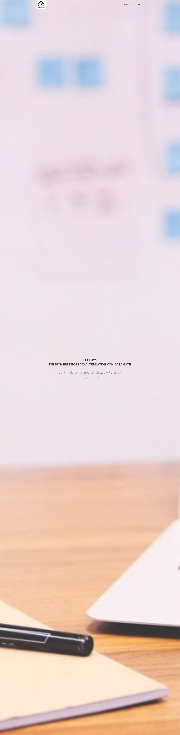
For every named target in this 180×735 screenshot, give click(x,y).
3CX (134, 4)
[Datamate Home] (41, 4)
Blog (140, 4)
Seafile (127, 4)
